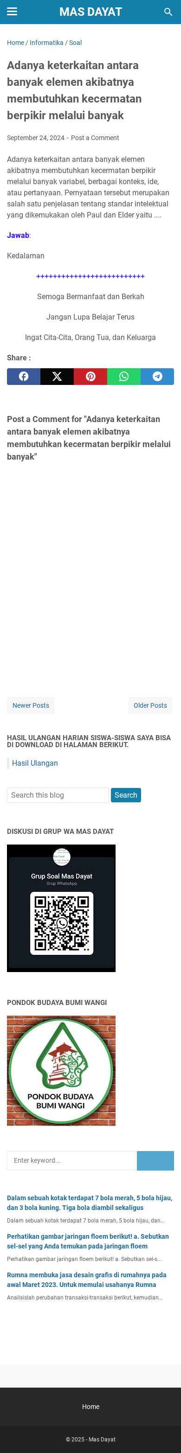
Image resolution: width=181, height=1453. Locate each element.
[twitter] (57, 376)
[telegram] (157, 376)
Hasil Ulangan (35, 763)
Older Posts (150, 705)
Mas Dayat (90, 12)
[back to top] (162, 1432)
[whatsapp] (124, 376)
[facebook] (23, 376)
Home (90, 1406)
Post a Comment (95, 137)
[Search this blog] (168, 12)
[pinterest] (90, 376)
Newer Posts (31, 705)
